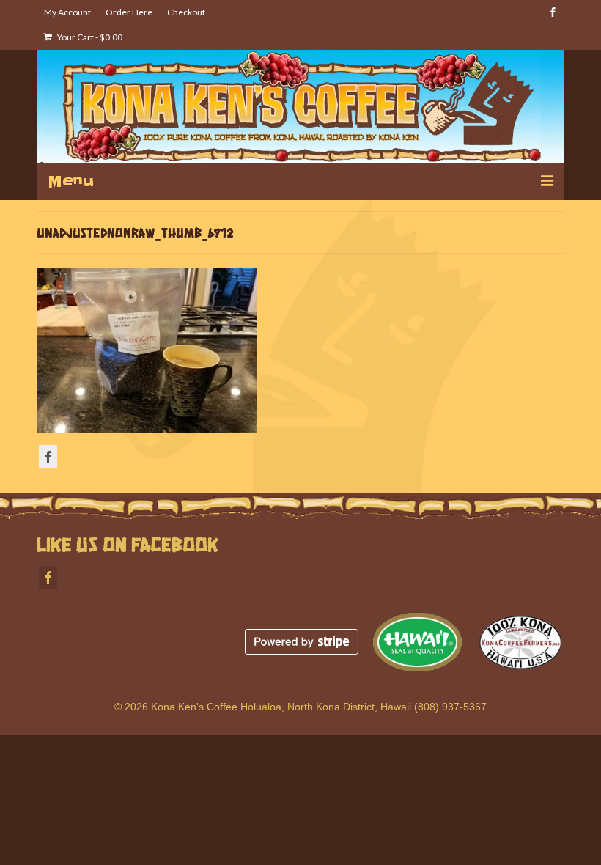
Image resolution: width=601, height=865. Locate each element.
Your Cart (89, 37)
